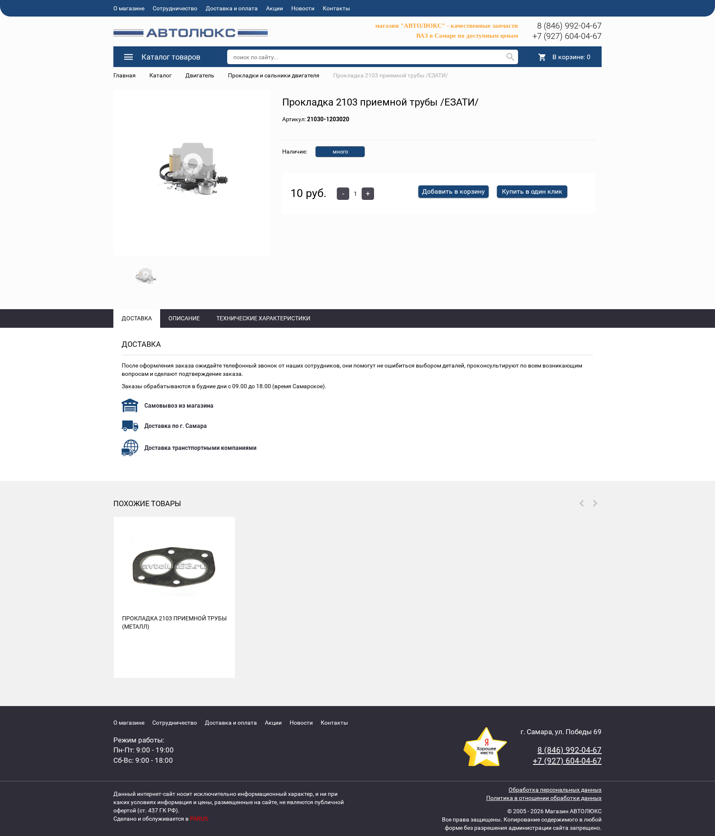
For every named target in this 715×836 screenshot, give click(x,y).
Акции (274, 8)
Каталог (160, 75)
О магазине (128, 8)
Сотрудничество (175, 8)
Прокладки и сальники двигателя (273, 75)
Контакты (336, 8)
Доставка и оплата (232, 8)
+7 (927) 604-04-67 (567, 36)
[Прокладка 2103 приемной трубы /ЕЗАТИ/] (191, 172)
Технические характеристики (263, 318)
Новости (302, 8)
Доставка (137, 318)
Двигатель (199, 75)
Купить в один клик (532, 191)
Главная (124, 75)
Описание (184, 318)
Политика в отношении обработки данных (544, 798)
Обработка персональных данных (555, 789)
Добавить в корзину (453, 191)
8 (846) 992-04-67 (569, 26)
